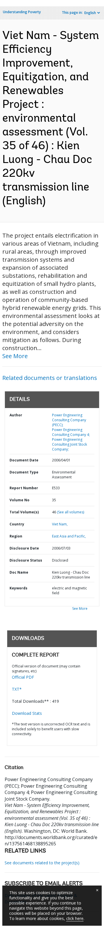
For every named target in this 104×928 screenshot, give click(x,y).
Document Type (24, 472)
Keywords (18, 588)
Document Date (24, 460)
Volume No (19, 500)
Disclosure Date (24, 548)
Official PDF (23, 677)
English (90, 12)
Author (16, 415)
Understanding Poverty (22, 11)
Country (17, 524)
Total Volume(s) (24, 512)
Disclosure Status (26, 560)
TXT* (17, 689)
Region (16, 536)
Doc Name (19, 572)
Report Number (24, 488)
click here (74, 918)
